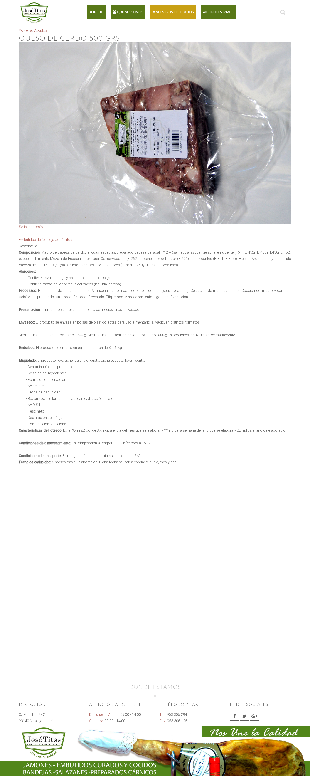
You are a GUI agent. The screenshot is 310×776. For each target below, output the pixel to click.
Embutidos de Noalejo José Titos (45, 239)
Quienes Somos (129, 12)
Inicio (98, 12)
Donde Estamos (220, 12)
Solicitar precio (31, 227)
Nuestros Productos (174, 12)
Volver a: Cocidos (33, 30)
